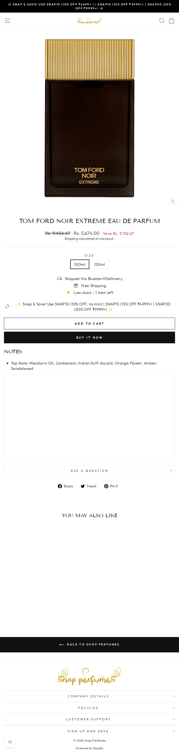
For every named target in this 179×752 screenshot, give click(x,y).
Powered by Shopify (89, 748)
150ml (99, 264)
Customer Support (88, 719)
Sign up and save (88, 731)
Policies (88, 708)
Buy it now (89, 337)
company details (88, 696)
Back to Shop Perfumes (93, 644)
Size (89, 255)
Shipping (71, 238)
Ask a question (89, 470)
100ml (79, 264)
